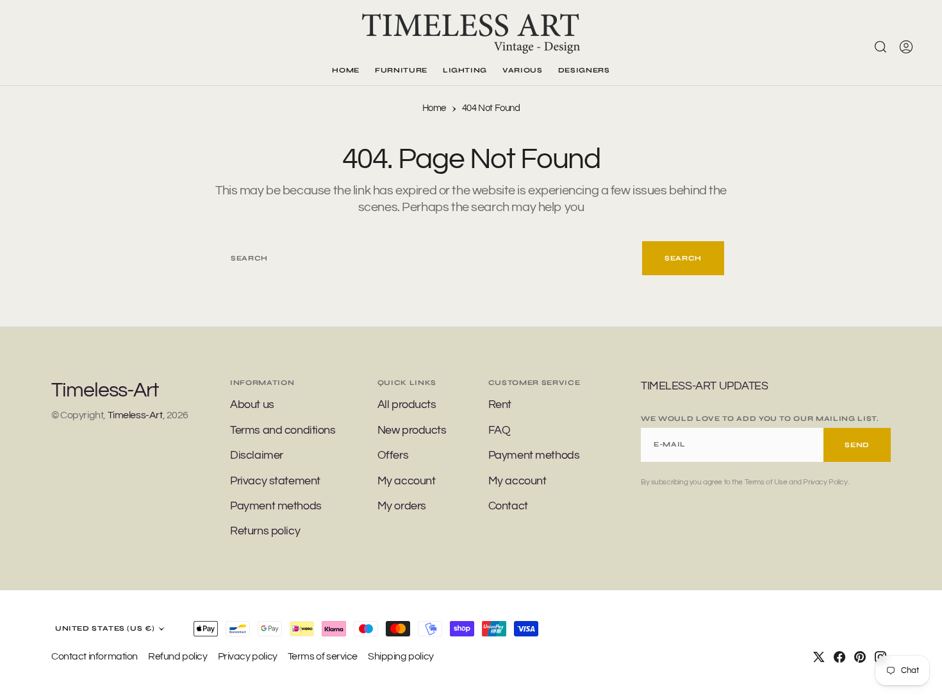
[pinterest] (860, 657)
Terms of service (323, 656)
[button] (906, 47)
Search (683, 258)
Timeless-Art (135, 415)
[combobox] (430, 258)
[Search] (880, 47)
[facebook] (839, 657)
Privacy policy (247, 656)
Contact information (94, 656)
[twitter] (819, 657)
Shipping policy (401, 656)
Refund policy (178, 656)
